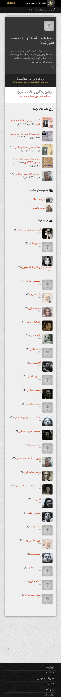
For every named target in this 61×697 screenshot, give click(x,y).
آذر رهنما (34, 501)
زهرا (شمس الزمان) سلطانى (25, 419)
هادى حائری (33, 245)
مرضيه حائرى (32, 310)
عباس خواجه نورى (30, 474)
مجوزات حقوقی (45, 678)
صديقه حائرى (32, 569)
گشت (52, 10)
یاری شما (49, 689)
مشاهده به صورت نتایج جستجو (35, 96)
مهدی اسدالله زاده (30, 597)
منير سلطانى (32, 446)
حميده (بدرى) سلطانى (28, 433)
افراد (30, 10)
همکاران (50, 673)
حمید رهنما (33, 556)
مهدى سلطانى (32, 378)
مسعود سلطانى (31, 405)
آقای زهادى (33, 364)
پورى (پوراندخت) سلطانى (26, 460)
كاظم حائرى (33, 583)
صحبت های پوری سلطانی (27, 174)
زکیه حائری (33, 296)
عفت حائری (33, 351)
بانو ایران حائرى (31, 323)
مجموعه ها (41, 10)
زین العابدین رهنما (30, 542)
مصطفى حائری (31, 282)
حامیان (50, 684)
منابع (52, 67)
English (11, 3)
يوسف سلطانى (32, 392)
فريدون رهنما (32, 515)
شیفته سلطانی (37, 199)
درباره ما (50, 667)
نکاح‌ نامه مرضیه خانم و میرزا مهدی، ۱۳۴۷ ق (26, 161)
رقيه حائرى (33, 337)
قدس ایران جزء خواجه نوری (26, 487)
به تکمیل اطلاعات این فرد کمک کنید (30, 82)
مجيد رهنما (33, 528)
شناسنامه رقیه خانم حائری (27, 147)
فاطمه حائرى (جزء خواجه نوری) (34, 269)
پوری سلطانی (38, 208)
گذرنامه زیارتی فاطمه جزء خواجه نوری (24, 122)
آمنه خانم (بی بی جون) (27, 231)
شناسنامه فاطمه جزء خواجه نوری (24, 134)
